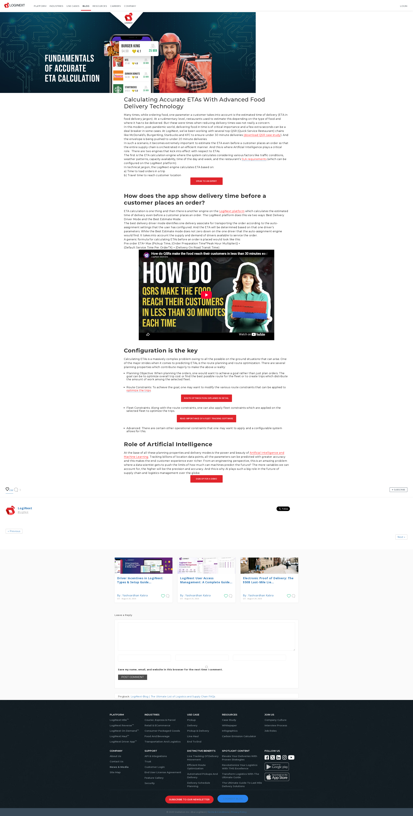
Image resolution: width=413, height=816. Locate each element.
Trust (148, 761)
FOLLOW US (272, 750)
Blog (86, 6)
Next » (401, 537)
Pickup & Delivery (198, 730)
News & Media (119, 766)
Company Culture (276, 719)
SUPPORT (151, 750)
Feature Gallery (154, 777)
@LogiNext (23, 512)
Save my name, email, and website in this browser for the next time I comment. (170, 669)
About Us (115, 756)
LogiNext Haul (119, 736)
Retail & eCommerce (157, 725)
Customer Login (155, 766)
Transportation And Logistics (163, 741)
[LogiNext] (14, 6)
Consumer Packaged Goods (162, 730)
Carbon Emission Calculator (239, 736)
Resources (100, 6)
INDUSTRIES (152, 714)
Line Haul (193, 736)
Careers (115, 6)
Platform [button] (40, 6)
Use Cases (72, 6)
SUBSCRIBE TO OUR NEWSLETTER (189, 799)
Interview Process (276, 725)
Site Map (115, 772)
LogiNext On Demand (124, 730)
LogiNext (25, 508)
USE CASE (193, 714)
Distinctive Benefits (201, 750)
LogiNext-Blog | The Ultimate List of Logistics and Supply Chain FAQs (173, 696)
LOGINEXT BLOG (233, 798)
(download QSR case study (262, 135)
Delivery (192, 725)
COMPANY (116, 750)
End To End (194, 741)
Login (403, 6)
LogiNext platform (232, 211)
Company (130, 6)
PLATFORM (117, 714)
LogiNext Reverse (122, 725)
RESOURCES (229, 714)
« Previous (14, 531)
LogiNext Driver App (123, 741)
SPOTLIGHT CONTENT (236, 750)
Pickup (191, 719)
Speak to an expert (206, 181)
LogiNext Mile (119, 719)
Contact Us (116, 761)
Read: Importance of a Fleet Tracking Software (206, 418)
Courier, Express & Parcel (160, 719)
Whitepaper (229, 725)
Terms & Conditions (218, 812)
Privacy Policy (239, 812)
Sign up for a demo (206, 478)
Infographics (229, 730)
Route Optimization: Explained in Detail (206, 398)
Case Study (229, 719)
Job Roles (271, 730)
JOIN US (269, 714)
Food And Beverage (157, 736)
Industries (56, 6)
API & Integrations (156, 756)
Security (150, 783)
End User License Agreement (163, 772)
